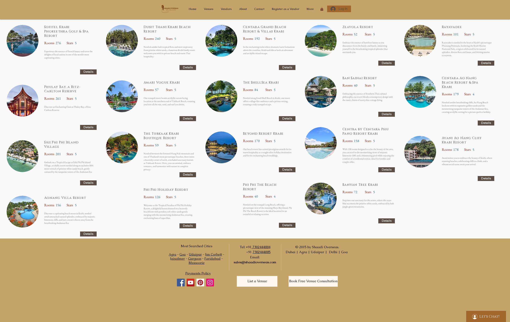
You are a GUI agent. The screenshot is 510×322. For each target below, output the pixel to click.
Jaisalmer (177, 259)
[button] (321, 9)
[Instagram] (210, 282)
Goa (182, 254)
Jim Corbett (213, 254)
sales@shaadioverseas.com (255, 262)
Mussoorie (197, 263)
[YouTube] (190, 282)
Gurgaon (194, 259)
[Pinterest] (200, 282)
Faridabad (212, 259)
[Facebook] (181, 282)
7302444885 (262, 252)
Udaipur (195, 254)
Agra (172, 254)
